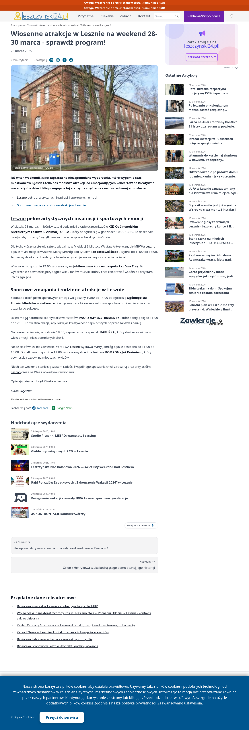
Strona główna (18, 25)
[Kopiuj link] (51, 60)
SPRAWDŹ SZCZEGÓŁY (202, 57)
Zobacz (125, 16)
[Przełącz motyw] (231, 16)
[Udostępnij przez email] (58, 60)
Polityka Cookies (22, 717)
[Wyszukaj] (177, 16)
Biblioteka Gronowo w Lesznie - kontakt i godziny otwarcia (57, 646)
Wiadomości (32, 25)
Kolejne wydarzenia (139, 525)
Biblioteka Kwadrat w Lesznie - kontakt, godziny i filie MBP (57, 606)
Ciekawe (107, 16)
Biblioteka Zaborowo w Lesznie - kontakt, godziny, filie (54, 639)
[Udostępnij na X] (64, 60)
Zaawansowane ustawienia (179, 703)
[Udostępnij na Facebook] (71, 60)
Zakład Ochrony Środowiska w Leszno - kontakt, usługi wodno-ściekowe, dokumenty (76, 625)
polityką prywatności (139, 703)
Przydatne (86, 16)
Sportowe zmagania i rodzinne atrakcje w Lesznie (51, 205)
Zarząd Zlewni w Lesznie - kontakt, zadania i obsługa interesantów (63, 632)
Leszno (44, 177)
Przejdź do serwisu (62, 717)
